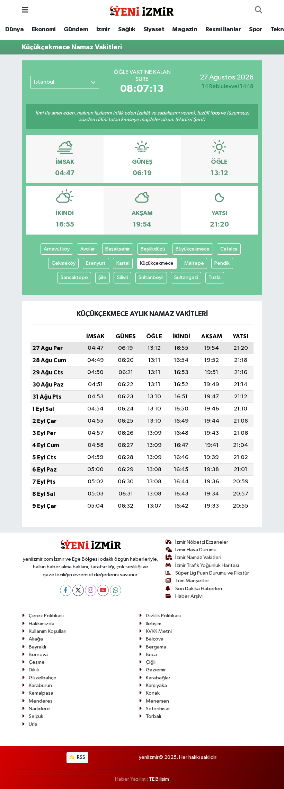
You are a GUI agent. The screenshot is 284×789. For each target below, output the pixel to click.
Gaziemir (156, 669)
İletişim (153, 623)
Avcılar (87, 249)
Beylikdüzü (153, 249)
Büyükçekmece (193, 249)
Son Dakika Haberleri (198, 588)
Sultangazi (186, 277)
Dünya (14, 29)
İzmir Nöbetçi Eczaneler (201, 542)
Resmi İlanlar (223, 29)
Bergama (156, 647)
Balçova (154, 639)
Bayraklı (37, 647)
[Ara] (258, 10)
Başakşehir (117, 249)
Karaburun (40, 685)
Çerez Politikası (46, 615)
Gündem (76, 29)
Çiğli (151, 662)
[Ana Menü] (25, 10)
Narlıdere (39, 708)
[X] (78, 590)
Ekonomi (44, 29)
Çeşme (37, 662)
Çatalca (229, 249)
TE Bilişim (159, 779)
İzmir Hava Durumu (195, 549)
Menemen (157, 701)
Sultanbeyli (151, 277)
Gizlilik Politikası (163, 615)
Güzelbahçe (42, 677)
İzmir (103, 29)
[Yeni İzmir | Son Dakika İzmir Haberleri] (142, 10)
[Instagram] (90, 590)
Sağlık (126, 29)
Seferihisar (158, 708)
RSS (80, 757)
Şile (102, 277)
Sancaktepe (74, 277)
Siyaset (153, 29)
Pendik (222, 263)
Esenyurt (96, 263)
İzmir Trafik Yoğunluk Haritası (207, 565)
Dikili (34, 669)
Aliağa (36, 639)
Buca (151, 654)
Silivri (122, 277)
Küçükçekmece (157, 263)
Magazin (184, 29)
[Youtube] (103, 590)
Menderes (41, 701)
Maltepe (194, 263)
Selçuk (36, 716)
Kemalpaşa (41, 693)
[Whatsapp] (115, 590)
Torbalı (153, 716)
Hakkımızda (41, 623)
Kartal (123, 263)
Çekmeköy (64, 263)
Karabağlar (158, 677)
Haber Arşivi (189, 596)
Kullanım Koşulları (47, 631)
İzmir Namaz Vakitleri (198, 557)
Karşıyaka (156, 685)
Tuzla (214, 277)
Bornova (38, 654)
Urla (33, 724)
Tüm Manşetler (192, 580)
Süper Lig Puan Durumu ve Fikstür (212, 573)
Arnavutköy (57, 249)
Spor (255, 29)
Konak (153, 693)
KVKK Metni (159, 631)
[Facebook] (65, 590)
